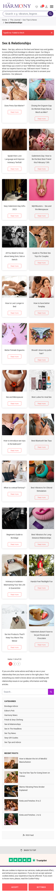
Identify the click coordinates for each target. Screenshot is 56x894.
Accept (14, 887)
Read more (14, 112)
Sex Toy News (10, 733)
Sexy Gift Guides (11, 737)
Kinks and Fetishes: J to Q (30, 815)
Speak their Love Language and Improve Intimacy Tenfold (14, 159)
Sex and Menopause (14, 397)
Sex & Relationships (12, 724)
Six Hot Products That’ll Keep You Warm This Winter (14, 637)
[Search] (50, 13)
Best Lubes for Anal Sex (42, 397)
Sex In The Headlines (13, 728)
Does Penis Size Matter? (14, 105)
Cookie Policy (33, 878)
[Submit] (51, 692)
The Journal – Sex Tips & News (23, 19)
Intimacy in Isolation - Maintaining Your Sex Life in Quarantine (14, 584)
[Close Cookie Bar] (53, 870)
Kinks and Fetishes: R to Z (30, 800)
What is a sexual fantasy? (14, 487)
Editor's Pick (9, 710)
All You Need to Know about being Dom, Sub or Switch (14, 256)
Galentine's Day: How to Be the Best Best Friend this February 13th (41, 159)
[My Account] (46, 6)
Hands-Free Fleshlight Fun (42, 581)
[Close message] (51, 32)
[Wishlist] (36, 7)
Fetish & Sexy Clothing (13, 719)
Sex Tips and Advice (12, 742)
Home (4, 19)
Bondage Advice (11, 706)
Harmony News (10, 715)
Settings (41, 887)
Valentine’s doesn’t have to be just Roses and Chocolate (41, 635)
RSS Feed (30, 835)
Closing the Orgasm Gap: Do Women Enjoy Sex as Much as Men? (41, 108)
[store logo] (17, 5)
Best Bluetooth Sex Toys (41, 440)
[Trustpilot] (20, 861)
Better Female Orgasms (14, 350)
